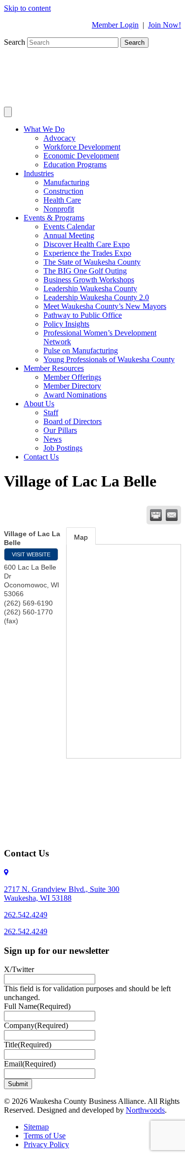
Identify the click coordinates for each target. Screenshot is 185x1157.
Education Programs (75, 164)
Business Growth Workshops (88, 279)
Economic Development (81, 156)
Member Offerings (72, 377)
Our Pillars (60, 430)
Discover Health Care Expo (86, 244)
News (52, 439)
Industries (39, 173)
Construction (63, 191)
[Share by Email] (172, 515)
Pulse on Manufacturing (80, 350)
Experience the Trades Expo (87, 253)
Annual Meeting (68, 235)
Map (81, 537)
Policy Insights (66, 324)
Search (15, 42)
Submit (18, 1084)
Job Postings (62, 448)
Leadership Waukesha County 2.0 (96, 297)
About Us (39, 403)
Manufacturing (66, 182)
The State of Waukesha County (92, 262)
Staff (50, 412)
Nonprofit (58, 209)
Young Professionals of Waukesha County (109, 359)
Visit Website (31, 554)
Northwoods (145, 1110)
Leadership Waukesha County (90, 288)
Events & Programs (54, 217)
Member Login (115, 25)
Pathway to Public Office (82, 315)
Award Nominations (75, 395)
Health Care (62, 200)
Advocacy (59, 138)
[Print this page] (156, 515)
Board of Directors (72, 421)
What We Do (44, 129)
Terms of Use (45, 1135)
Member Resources (54, 368)
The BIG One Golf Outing (85, 271)
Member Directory (72, 386)
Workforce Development (81, 147)
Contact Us (41, 457)
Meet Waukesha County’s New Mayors (104, 306)
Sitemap (36, 1127)
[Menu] (8, 112)
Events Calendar (69, 226)
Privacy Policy (46, 1144)
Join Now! (164, 25)
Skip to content (27, 8)
